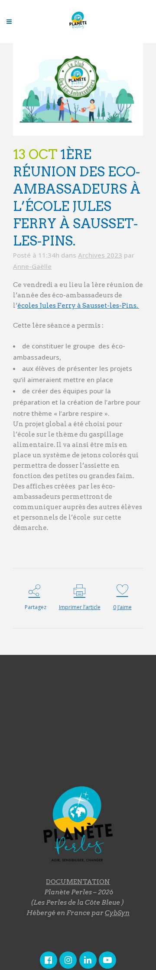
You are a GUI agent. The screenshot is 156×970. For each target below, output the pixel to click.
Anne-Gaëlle (32, 266)
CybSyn (117, 913)
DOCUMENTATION (78, 882)
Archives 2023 (100, 255)
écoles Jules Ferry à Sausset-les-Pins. (78, 306)
